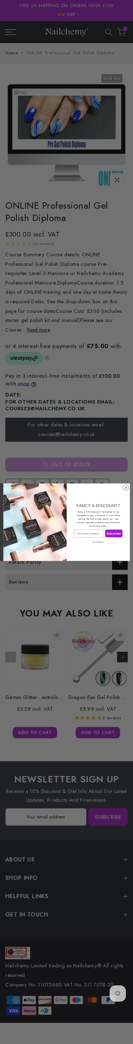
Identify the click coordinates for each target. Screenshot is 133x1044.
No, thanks (98, 541)
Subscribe (113, 533)
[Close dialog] (125, 487)
